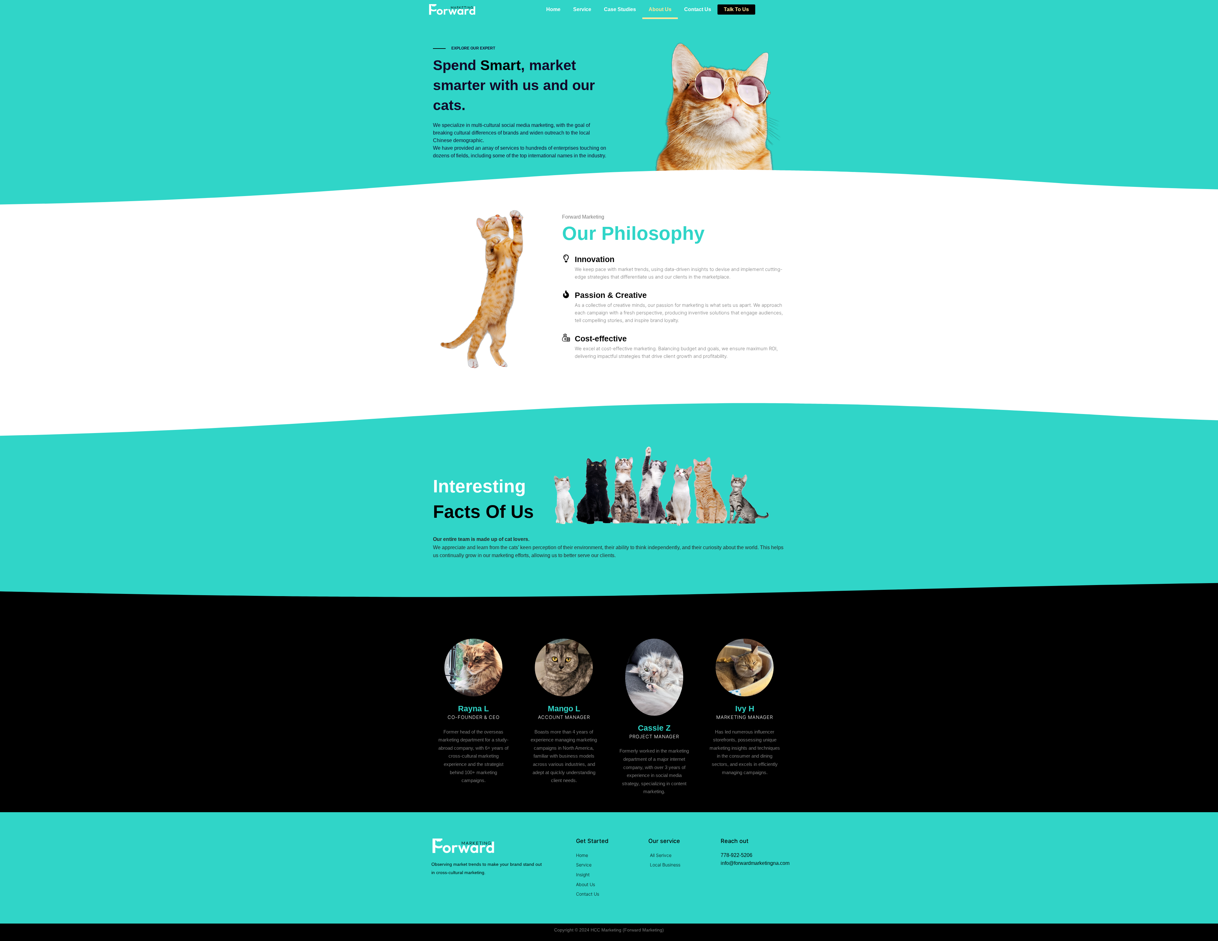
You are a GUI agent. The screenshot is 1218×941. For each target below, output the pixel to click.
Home (553, 9)
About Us (660, 9)
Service (582, 9)
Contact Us (697, 9)
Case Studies (620, 9)
